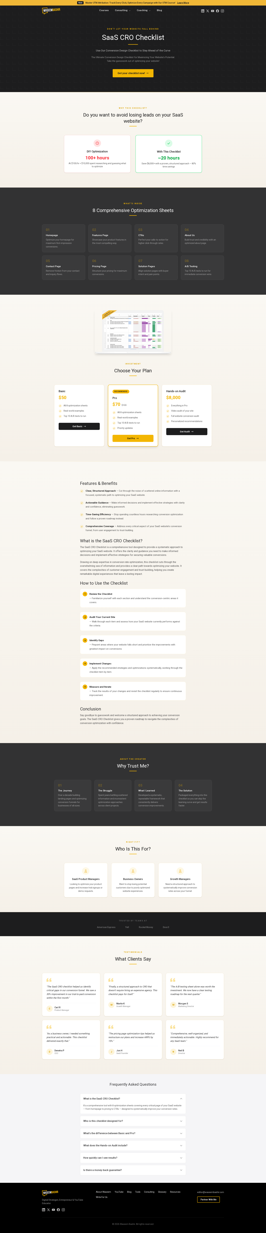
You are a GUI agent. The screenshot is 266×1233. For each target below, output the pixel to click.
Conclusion (90, 709)
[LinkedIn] (202, 10)
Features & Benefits (98, 483)
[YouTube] (212, 10)
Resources (175, 1192)
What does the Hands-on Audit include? (105, 1145)
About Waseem (103, 1192)
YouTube (119, 1192)
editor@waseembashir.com (210, 1192)
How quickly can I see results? (100, 1157)
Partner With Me (208, 1199)
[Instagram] (222, 10)
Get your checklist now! (131, 73)
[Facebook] (217, 10)
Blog (129, 1192)
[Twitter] (207, 10)
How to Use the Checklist (104, 583)
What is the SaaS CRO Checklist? (111, 540)
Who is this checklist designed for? (103, 1121)
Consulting (149, 1192)
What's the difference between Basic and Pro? (109, 1133)
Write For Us (101, 1197)
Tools (137, 1192)
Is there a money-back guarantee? (102, 1170)
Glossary (162, 1192)
